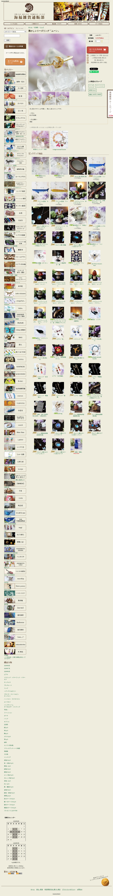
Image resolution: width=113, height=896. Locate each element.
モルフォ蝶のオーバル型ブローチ (78, 245)
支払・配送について (35, 23)
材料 (5, 742)
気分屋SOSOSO (8, 377)
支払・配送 (39, 889)
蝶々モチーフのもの (10, 802)
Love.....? (6, 640)
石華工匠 (6, 465)
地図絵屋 (6, 487)
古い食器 (6, 92)
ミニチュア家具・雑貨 (10, 275)
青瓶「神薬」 (79, 452)
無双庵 (6, 604)
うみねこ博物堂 (8, 333)
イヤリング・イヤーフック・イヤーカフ (14, 678)
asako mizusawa (8, 297)
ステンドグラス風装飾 (10, 246)
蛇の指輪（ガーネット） (42, 263)
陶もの (6, 733)
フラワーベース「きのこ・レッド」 (40, 283)
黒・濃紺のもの (8, 787)
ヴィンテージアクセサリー (12, 129)
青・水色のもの (8, 763)
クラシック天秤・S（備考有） (78, 320)
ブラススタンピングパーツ (12, 282)
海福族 (6, 751)
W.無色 (6, 655)
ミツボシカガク (8, 597)
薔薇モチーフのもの (10, 808)
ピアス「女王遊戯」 (58, 376)
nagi (5, 531)
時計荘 (6, 509)
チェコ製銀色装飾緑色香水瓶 (42, 434)
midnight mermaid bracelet (96, 358)
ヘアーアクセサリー (10, 691)
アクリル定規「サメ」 (43, 202)
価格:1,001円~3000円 (95, 94)
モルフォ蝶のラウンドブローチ (60, 434)
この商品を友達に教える (99, 58)
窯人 (5, 348)
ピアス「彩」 (61, 339)
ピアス (6, 674)
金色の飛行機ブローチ (79, 358)
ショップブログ (56, 23)
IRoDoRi (6, 326)
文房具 (6, 224)
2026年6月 (7, 671)
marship (6, 582)
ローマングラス (8, 180)
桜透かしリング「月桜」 (40, 149)
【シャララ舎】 (8, 450)
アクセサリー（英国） (10, 165)
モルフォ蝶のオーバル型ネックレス (42, 226)
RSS (11, 873)
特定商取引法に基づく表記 (99, 62)
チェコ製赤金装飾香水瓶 (97, 415)
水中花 (6, 290)
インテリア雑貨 (8, 194)
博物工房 (6, 545)
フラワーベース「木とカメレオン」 (80, 202)
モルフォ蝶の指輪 (60, 245)
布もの (6, 730)
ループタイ (7, 702)
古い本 (6, 114)
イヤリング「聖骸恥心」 (42, 396)
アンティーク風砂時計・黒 (60, 263)
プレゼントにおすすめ (10, 810)
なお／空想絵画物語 (10, 523)
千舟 (5, 494)
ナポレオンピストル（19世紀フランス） (41, 245)
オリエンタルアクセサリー (12, 158)
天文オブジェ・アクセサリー (12, 187)
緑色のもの (7, 769)
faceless (6, 648)
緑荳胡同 (6, 633)
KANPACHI (7, 370)
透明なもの (7, 796)
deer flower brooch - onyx (97, 264)
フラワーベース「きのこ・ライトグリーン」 (40, 303)
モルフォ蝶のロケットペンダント (41, 452)
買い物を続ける (99, 60)
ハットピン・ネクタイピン (12, 699)
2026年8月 (7, 665)
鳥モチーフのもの (9, 799)
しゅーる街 (7, 458)
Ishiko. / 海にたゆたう (10, 311)
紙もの (6, 727)
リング (6, 688)
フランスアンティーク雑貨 (12, 748)
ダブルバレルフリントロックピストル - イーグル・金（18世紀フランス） (58, 321)
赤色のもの (7, 760)
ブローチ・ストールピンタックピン (11, 695)
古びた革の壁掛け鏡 (81, 176)
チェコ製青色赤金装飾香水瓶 (78, 415)
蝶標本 (6, 253)
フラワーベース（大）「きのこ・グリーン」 (76, 284)
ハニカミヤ (7, 560)
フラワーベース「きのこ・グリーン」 (77, 302)
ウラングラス (8, 121)
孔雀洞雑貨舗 (8, 392)
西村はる (6, 567)
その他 (6, 754)
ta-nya (5, 472)
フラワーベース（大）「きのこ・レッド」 (95, 283)
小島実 (6, 414)
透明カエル (42, 176)
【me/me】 (7, 611)
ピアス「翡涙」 (79, 377)
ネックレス (7, 682)
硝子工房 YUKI (8, 355)
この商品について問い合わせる (99, 55)
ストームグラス (8, 260)
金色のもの (7, 790)
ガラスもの (7, 736)
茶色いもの (7, 781)
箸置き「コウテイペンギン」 (42, 339)
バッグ (6, 718)
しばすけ (6, 443)
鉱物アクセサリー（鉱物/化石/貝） (14, 136)
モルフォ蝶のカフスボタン (97, 433)
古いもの (6, 107)
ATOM (19, 873)
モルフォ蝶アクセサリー (11, 151)
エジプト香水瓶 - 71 (97, 339)
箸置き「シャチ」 (96, 319)
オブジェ (6, 721)
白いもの (6, 784)
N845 (5, 341)
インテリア (7, 757)
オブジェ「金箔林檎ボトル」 (60, 358)
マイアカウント (15, 28)
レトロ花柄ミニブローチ (99, 226)
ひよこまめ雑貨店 (9, 575)
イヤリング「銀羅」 (60, 396)
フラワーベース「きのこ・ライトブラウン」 (58, 284)
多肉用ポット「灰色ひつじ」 (79, 226)
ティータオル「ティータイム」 (78, 263)
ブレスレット (8, 685)
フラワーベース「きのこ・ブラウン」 (95, 302)
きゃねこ (6, 385)
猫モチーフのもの (9, 805)
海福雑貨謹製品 (8, 78)
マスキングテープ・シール (12, 231)
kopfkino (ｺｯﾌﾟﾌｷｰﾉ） (10, 421)
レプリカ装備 (8, 238)
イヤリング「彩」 (79, 339)
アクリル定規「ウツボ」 (62, 202)
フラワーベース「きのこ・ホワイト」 (58, 302)
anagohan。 (7, 304)
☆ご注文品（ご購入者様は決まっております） (15, 657)
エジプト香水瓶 (8, 268)
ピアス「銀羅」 (79, 395)
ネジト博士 (7, 538)
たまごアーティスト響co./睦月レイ (14, 480)
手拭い (6, 709)
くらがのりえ (8, 406)
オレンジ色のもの (9, 778)
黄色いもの (7, 766)
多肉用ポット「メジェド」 (96, 245)
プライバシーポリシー (68, 889)
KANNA (6, 363)
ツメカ (6, 501)
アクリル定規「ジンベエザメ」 (99, 177)
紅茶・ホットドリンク (10, 99)
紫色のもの (7, 772)
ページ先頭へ (105, 883)
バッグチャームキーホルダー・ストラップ (12, 706)
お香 (5, 216)
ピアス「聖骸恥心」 (97, 377)
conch (5, 428)
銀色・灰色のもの (9, 793)
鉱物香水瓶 (7, 173)
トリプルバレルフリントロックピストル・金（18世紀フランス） (94, 396)
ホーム (14, 23)
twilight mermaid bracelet (59, 149)
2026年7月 (7, 668)
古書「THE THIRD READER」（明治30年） (40, 415)
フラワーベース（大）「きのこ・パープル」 (40, 322)
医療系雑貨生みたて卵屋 (11, 319)
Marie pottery (7, 589)
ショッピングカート (99, 23)
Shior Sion (7, 436)
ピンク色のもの (8, 775)
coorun (6, 399)
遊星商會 (6, 618)
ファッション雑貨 (9, 202)
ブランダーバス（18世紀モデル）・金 (98, 201)
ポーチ (6, 715)
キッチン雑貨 (8, 209)
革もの (6, 739)
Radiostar (6, 626)
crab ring (60, 413)
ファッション (8, 712)
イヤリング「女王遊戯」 (42, 377)
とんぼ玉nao (7, 516)
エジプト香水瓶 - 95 (42, 358)
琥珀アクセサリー (9, 143)
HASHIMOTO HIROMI (11, 553)
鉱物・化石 (7, 85)
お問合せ (78, 23)
